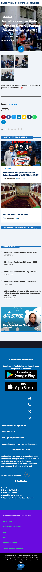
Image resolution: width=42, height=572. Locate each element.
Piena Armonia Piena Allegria (16, 324)
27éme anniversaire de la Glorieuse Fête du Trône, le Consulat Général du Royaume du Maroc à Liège (22, 293)
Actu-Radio (7, 16)
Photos (5, 110)
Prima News (10, 247)
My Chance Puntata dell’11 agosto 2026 (20, 272)
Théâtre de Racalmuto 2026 (15, 214)
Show (5, 321)
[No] (19, 569)
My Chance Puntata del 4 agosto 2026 (20, 281)
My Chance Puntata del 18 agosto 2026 (20, 262)
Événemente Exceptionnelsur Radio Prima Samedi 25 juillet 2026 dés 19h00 (21, 173)
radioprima (13, 104)
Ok (21, 566)
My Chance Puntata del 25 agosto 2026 (20, 252)
